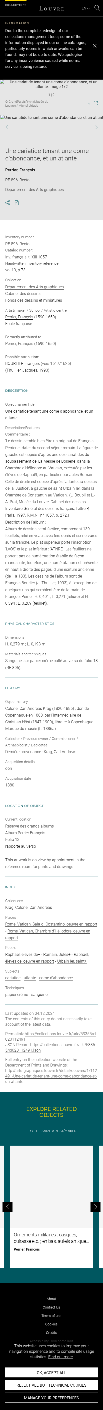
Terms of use (51, 1316)
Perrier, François (20, 170)
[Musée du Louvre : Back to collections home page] (51, 8)
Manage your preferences (51, 1398)
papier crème (16, 994)
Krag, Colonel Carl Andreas (28, 907)
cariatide (12, 977)
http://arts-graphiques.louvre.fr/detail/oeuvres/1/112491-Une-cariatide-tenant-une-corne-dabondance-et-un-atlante (51, 1076)
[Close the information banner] (95, 46)
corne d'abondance (56, 977)
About (51, 1299)
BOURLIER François (22, 363)
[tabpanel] (51, 1206)
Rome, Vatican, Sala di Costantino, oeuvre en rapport (51, 924)
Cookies (51, 1324)
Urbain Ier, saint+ (72, 961)
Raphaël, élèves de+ (22, 954)
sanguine (39, 994)
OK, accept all (51, 1372)
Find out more (60, 1357)
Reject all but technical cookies (51, 1385)
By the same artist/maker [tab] (52, 1131)
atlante (30, 977)
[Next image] (94, 127)
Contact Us (51, 1307)
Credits (51, 1333)
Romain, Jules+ (56, 954)
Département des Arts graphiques (34, 287)
